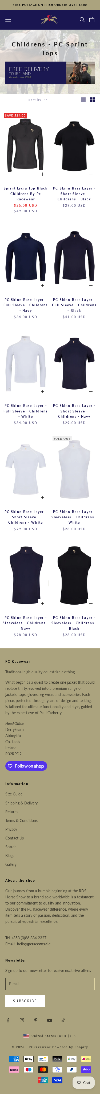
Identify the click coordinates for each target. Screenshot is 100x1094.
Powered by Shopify (70, 1047)
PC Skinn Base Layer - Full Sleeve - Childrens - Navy (25, 305)
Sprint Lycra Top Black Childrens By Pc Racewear (26, 193)
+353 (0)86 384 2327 (28, 938)
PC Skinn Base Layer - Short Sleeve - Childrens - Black (74, 193)
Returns (11, 811)
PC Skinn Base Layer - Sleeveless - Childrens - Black (74, 623)
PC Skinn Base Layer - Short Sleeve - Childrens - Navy (74, 411)
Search (11, 847)
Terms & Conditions (21, 820)
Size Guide (13, 794)
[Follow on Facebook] (8, 1020)
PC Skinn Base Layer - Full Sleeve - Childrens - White (25, 411)
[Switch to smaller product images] (92, 99)
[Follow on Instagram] (22, 1020)
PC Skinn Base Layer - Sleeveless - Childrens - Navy (26, 623)
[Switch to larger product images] (83, 99)
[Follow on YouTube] (49, 1020)
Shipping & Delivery (21, 803)
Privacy (11, 829)
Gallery (11, 864)
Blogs (9, 855)
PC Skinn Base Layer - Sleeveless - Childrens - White (74, 517)
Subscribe (25, 1001)
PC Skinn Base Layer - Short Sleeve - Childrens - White (26, 517)
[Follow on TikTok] (63, 1020)
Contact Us (14, 838)
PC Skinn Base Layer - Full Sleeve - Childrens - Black (74, 305)
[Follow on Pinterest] (35, 1020)
